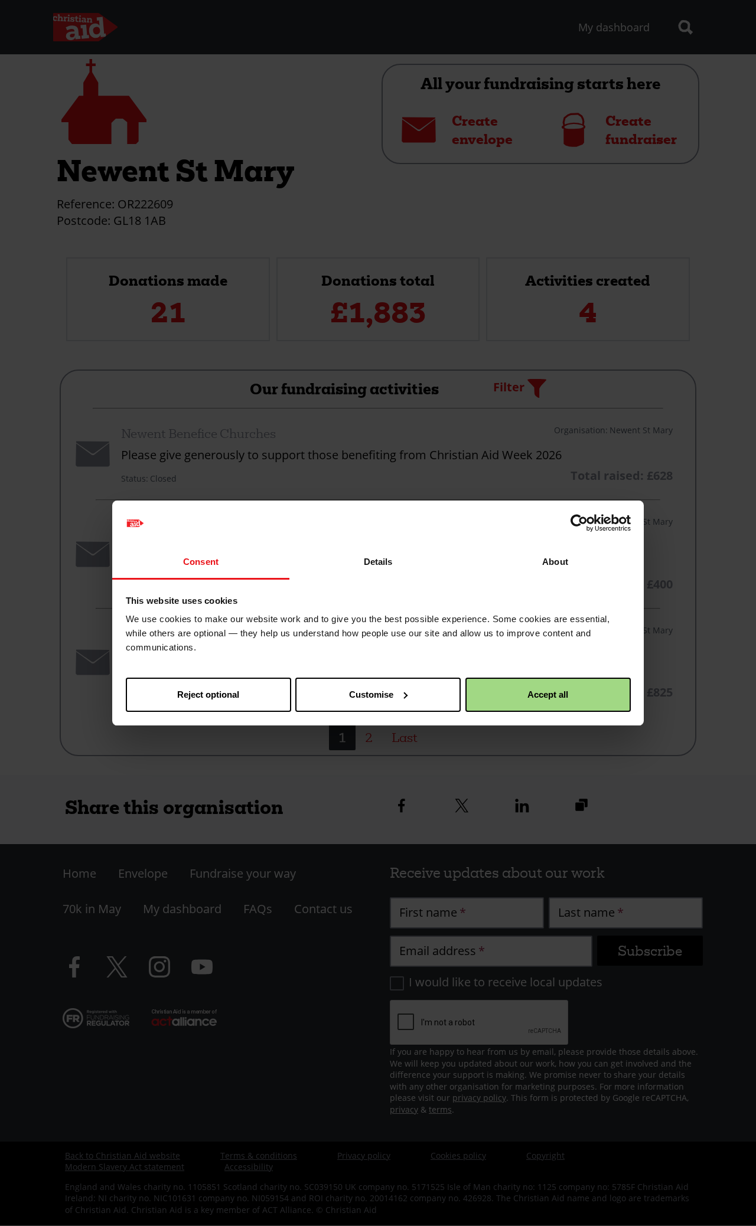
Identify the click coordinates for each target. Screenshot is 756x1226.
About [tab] (555, 562)
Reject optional (208, 694)
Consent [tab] (201, 562)
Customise (371, 694)
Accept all (547, 694)
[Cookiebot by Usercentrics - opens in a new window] (579, 523)
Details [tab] (378, 562)
